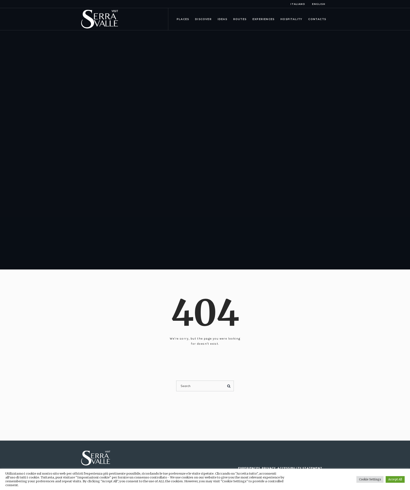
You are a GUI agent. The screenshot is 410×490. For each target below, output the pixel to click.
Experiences (249, 468)
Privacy (269, 468)
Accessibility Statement (299, 468)
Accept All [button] (395, 479)
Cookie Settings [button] (370, 479)
